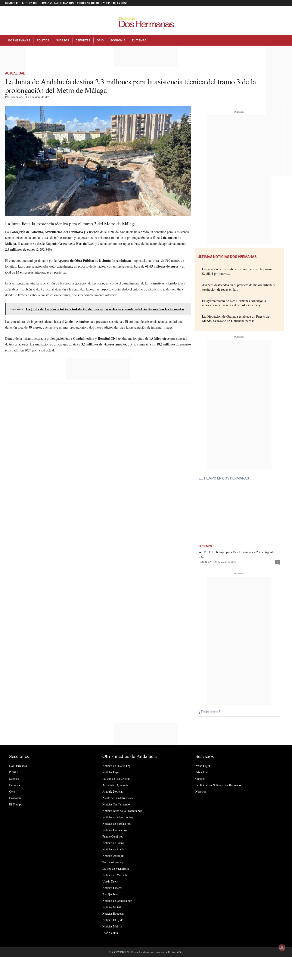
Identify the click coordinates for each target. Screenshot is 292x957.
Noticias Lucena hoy (114, 830)
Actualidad (15, 73)
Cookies (200, 779)
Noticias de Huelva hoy (116, 766)
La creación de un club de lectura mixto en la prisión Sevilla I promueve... (237, 271)
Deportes (83, 40)
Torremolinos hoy (113, 862)
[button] (284, 40)
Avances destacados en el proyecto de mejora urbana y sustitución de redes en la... (238, 287)
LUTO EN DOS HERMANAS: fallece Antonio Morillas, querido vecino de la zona (75, 3)
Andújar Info (110, 894)
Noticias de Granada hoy (117, 901)
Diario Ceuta (110, 933)
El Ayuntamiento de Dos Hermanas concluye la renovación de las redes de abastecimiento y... (234, 302)
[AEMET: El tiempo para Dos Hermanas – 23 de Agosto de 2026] (239, 516)
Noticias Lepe (110, 772)
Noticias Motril (111, 907)
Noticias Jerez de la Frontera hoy (122, 811)
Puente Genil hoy (112, 836)
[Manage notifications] (282, 947)
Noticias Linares (112, 888)
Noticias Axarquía (113, 856)
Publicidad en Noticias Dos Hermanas (218, 785)
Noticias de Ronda (113, 849)
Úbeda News (110, 881)
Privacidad (201, 772)
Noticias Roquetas (113, 913)
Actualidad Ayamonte (115, 785)
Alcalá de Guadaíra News (117, 798)
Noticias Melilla (112, 926)
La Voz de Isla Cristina (116, 779)
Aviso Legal (202, 766)
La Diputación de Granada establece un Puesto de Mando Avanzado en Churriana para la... (235, 318)
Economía (118, 40)
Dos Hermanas (19, 40)
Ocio (100, 40)
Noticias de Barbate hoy (116, 824)
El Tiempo (139, 40)
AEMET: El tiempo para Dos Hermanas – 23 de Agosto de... (236, 554)
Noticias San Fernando (116, 804)
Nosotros (200, 791)
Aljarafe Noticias (112, 791)
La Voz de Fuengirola (115, 868)
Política (43, 40)
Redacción (16, 97)
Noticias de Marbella (114, 875)
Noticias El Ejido (112, 920)
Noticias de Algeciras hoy (117, 817)
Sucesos (62, 40)
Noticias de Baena (113, 843)
